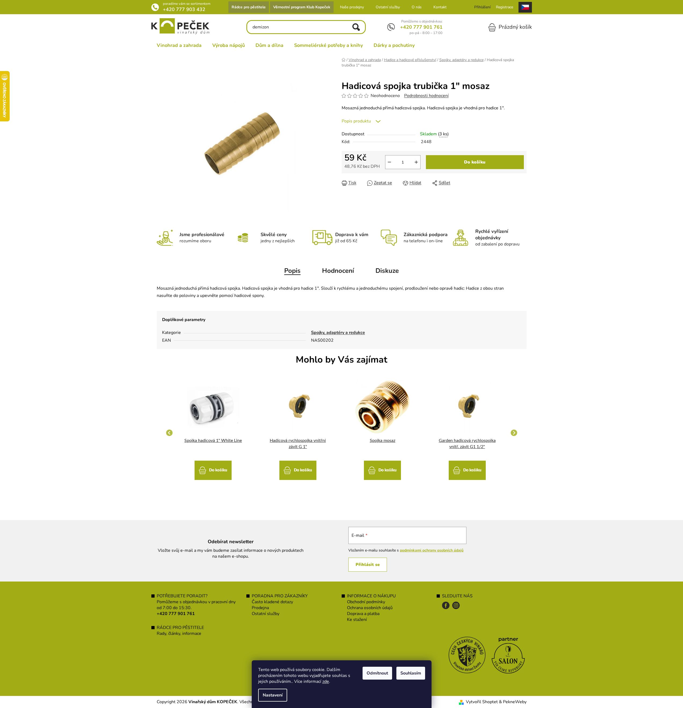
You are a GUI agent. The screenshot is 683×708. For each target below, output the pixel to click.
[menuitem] (179, 45)
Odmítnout (377, 673)
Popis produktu (356, 121)
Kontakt (440, 7)
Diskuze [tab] (387, 270)
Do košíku (474, 162)
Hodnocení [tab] (338, 270)
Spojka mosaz (382, 440)
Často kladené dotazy (272, 602)
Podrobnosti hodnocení (426, 96)
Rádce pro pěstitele (249, 7)
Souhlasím (410, 673)
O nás (417, 7)
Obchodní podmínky (366, 602)
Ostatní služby (388, 7)
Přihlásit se (368, 565)
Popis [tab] (292, 270)
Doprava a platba (363, 614)
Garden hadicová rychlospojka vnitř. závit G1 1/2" (467, 443)
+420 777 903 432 (184, 9)
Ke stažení (357, 620)
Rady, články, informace (179, 633)
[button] (213, 467)
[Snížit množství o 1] (389, 162)
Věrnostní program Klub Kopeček (301, 7)
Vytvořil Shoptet (482, 702)
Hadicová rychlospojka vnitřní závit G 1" (298, 443)
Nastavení (273, 695)
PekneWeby (515, 702)
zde (325, 681)
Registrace (504, 7)
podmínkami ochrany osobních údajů (431, 550)
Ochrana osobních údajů (370, 608)
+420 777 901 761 (421, 27)
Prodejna (260, 608)
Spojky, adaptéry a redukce (338, 333)
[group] (213, 432)
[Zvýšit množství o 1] (416, 162)
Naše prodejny (352, 7)
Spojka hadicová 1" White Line (213, 440)
